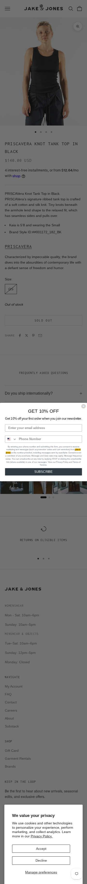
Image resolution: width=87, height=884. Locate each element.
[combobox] (11, 439)
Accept (41, 849)
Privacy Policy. (41, 836)
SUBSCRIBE (43, 472)
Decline (41, 860)
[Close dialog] (84, 406)
